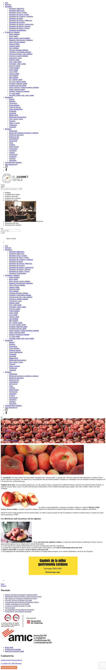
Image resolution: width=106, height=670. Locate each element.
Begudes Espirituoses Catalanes (21, 40)
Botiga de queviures (16, 135)
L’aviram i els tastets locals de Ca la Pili (18, 606)
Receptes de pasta (16, 18)
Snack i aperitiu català (17, 89)
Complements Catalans (13, 162)
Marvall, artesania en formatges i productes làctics (21, 595)
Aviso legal (9, 647)
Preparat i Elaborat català (18, 84)
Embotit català (14, 60)
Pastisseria (13, 149)
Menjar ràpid (13, 115)
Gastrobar (12, 113)
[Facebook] (6, 170)
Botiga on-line (14, 137)
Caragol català (14, 44)
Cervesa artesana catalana (18, 50)
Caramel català (14, 46)
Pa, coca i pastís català (17, 82)
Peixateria (12, 151)
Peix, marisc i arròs (16, 119)
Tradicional (13, 125)
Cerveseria (13, 103)
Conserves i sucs (15, 58)
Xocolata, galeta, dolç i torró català (21, 95)
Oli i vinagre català (15, 80)
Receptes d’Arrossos (16, 11)
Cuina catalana (14, 105)
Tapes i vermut (14, 123)
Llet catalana (13, 76)
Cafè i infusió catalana (17, 42)
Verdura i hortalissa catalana (19, 91)
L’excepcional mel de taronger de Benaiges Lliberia (22, 602)
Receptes (8, 7)
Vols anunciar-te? (11, 164)
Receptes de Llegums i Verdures (21, 16)
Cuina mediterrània (15, 109)
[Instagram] (6, 167)
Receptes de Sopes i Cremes (20, 26)
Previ (2, 584)
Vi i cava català (14, 93)
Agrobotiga (13, 131)
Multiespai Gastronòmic (17, 117)
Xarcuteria (12, 160)
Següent (3, 586)
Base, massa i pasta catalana (19, 38)
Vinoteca (12, 159)
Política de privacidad (13, 649)
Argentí (11, 99)
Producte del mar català (17, 86)
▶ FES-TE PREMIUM (9, 667)
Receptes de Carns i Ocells (19, 14)
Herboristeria (14, 147)
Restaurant (9, 97)
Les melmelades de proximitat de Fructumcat (19, 609)
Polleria (12, 153)
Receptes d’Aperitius (16, 9)
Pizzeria (12, 121)
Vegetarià (12, 127)
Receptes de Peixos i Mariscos (20, 20)
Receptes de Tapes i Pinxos (19, 28)
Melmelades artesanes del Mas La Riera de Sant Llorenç (23, 596)
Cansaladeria (13, 139)
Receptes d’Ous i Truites (18, 12)
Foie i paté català (15, 62)
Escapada (12, 111)
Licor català (13, 72)
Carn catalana (14, 48)
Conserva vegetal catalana (18, 56)
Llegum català (14, 74)
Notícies (8, 5)
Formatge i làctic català (17, 64)
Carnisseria (13, 141)
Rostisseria (13, 155)
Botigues (8, 129)
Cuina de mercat (15, 107)
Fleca (11, 143)
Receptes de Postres (17, 22)
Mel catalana (13, 78)
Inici (6, 3)
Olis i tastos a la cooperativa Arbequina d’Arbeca (21, 598)
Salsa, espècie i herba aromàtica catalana (24, 87)
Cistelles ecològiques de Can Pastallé (17, 604)
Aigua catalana (14, 34)
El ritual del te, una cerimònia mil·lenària (18, 611)
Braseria (12, 101)
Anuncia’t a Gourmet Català (14, 651)
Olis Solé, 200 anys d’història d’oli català (18, 600)
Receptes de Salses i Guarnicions (21, 24)
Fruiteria (12, 145)
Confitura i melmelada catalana (20, 52)
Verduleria (12, 157)
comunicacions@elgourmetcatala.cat (11, 660)
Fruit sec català (14, 66)
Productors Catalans (12, 32)
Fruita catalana (14, 68)
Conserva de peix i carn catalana (20, 54)
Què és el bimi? (10, 608)
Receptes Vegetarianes (17, 30)
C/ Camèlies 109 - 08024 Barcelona (11, 663)
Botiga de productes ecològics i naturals (23, 133)
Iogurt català (13, 70)
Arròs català (13, 36)
